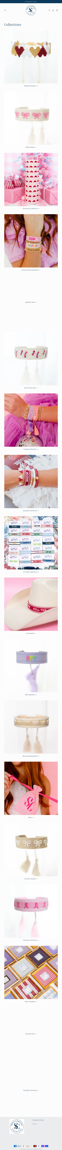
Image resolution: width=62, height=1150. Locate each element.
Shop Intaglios (30, 1001)
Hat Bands (30, 633)
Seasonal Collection (30, 940)
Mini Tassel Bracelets (30, 756)
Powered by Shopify (38, 1149)
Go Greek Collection (30, 572)
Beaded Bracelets (30, 86)
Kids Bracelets (30, 694)
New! (30, 817)
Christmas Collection (30, 208)
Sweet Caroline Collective (28, 1149)
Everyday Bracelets (29, 449)
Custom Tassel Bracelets (30, 270)
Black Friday (30, 147)
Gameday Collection (30, 510)
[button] (5, 10)
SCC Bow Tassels (30, 879)
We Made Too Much (30, 1090)
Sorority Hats (30, 1034)
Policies (35, 1124)
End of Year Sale (30, 388)
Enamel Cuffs (30, 302)
